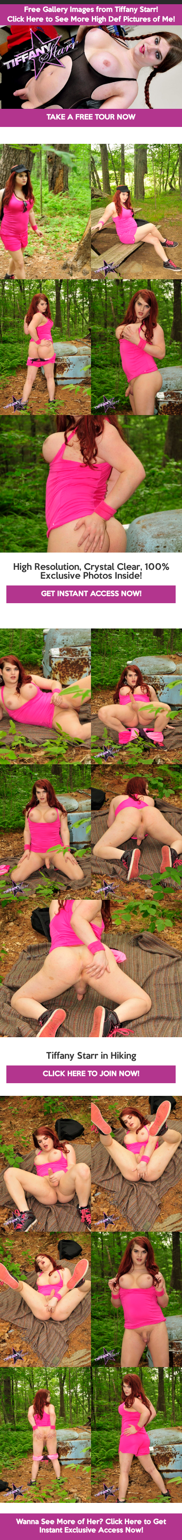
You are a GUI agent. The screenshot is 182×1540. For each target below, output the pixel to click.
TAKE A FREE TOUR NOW (91, 117)
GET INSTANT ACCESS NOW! (91, 594)
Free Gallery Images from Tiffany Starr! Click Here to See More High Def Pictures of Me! (91, 15)
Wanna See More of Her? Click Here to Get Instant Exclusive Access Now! (91, 1526)
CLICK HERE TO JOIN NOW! (91, 1074)
